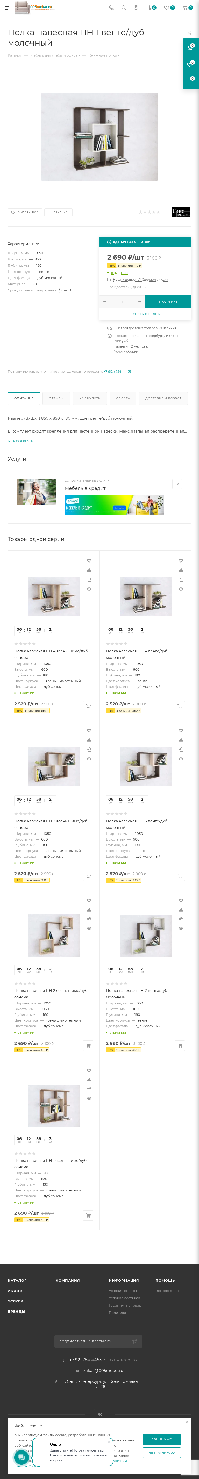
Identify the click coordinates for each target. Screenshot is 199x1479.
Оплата (123, 398)
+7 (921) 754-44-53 (118, 371)
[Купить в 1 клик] (89, 579)
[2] (145, 212)
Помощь (165, 1280)
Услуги (16, 1301)
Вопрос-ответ (167, 1291)
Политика (117, 1312)
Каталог (17, 1280)
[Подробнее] (177, 484)
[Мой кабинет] (136, 8)
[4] (153, 212)
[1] (140, 212)
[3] (149, 212)
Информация (124, 1280)
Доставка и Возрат (163, 398)
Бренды (16, 1311)
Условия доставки (124, 1298)
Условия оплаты (123, 1291)
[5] (158, 212)
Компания (68, 1280)
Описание (23, 398)
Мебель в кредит (85, 488)
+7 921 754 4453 (85, 1360)
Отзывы (56, 398)
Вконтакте (99, 1414)
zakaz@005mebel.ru (103, 1370)
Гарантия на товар (125, 1305)
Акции (15, 1291)
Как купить (90, 398)
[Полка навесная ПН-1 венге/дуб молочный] (99, 137)
